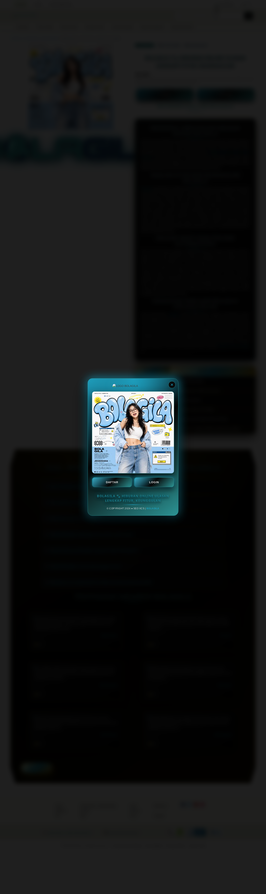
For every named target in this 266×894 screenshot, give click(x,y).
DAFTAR (112, 482)
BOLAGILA (152, 508)
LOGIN (154, 482)
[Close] (171, 384)
